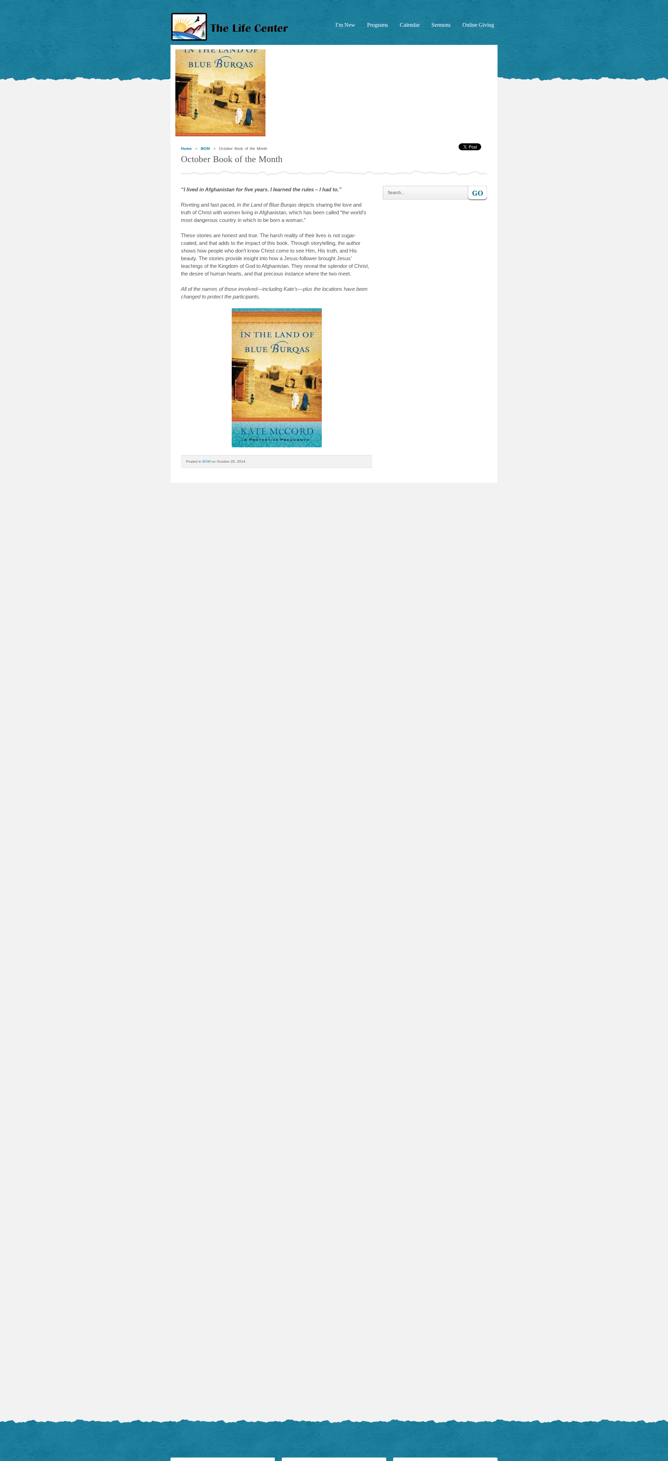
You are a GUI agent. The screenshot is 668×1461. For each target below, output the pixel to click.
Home (186, 148)
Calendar (410, 25)
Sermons (441, 25)
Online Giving (478, 25)
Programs (377, 25)
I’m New (345, 25)
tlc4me (231, 27)
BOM (205, 148)
